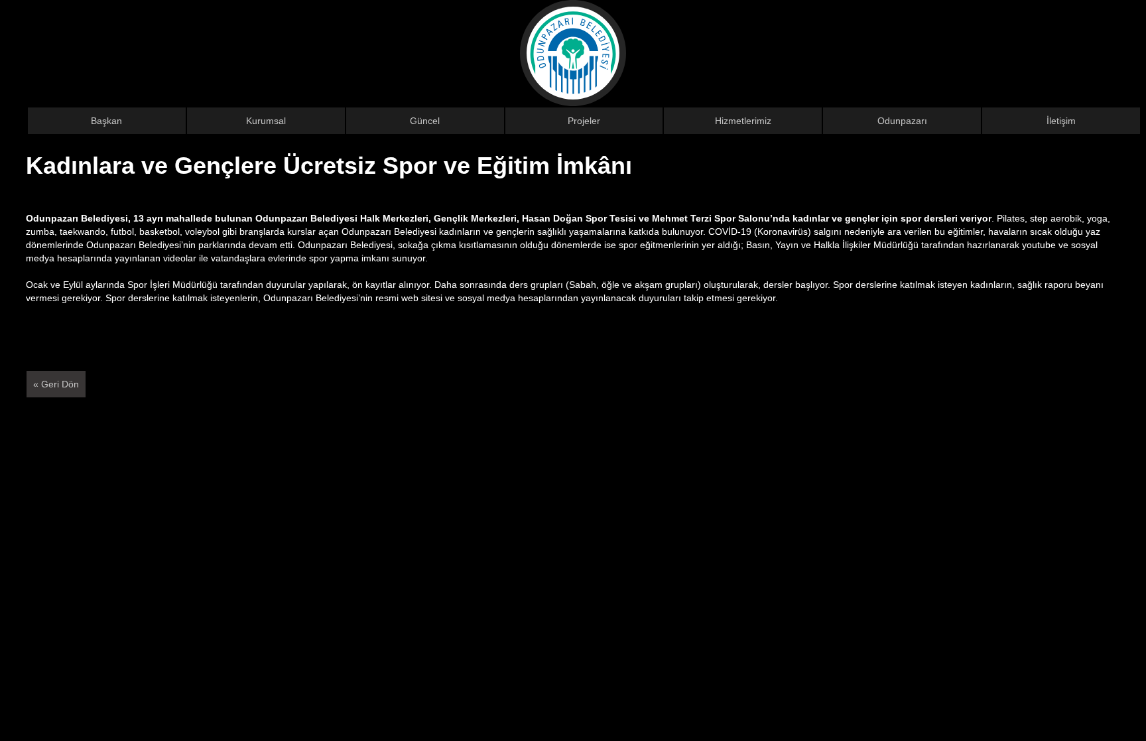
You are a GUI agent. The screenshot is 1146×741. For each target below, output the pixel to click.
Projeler (584, 120)
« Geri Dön (56, 384)
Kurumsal (266, 120)
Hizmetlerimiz (743, 120)
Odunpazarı (902, 120)
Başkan (106, 120)
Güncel (425, 120)
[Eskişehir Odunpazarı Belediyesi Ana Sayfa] (573, 52)
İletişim (1061, 120)
